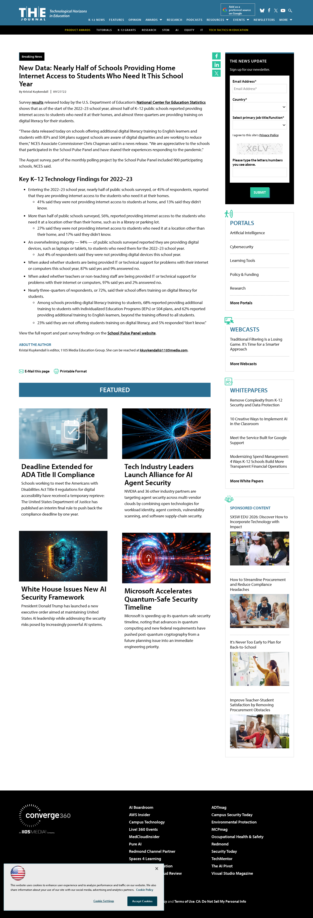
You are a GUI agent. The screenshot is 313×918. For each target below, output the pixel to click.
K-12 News (96, 20)
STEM (166, 30)
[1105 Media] (46, 857)
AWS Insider (139, 814)
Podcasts (195, 20)
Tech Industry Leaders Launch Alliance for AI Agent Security (159, 474)
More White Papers (247, 480)
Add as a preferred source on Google (240, 10)
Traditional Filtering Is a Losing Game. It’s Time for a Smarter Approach (256, 344)
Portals (242, 223)
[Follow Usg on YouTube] (283, 10)
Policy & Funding (244, 274)
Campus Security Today (232, 814)
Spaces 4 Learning (145, 858)
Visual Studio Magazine (232, 873)
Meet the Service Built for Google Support (258, 440)
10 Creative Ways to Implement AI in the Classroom (258, 421)
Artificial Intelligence (247, 232)
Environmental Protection (234, 822)
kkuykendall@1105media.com (164, 350)
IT (201, 30)
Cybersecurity (241, 246)
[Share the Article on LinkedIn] (216, 65)
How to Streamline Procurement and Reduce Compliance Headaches (258, 584)
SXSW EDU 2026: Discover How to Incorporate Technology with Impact (259, 521)
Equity (189, 30)
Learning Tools (242, 260)
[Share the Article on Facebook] (216, 56)
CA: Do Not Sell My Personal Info (221, 901)
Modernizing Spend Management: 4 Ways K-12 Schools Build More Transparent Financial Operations (259, 461)
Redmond (219, 844)
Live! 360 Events (143, 829)
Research (174, 20)
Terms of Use (184, 901)
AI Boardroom (141, 807)
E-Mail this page (37, 371)
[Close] (157, 869)
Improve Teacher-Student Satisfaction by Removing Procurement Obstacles (252, 705)
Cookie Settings (103, 901)
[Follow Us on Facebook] (269, 10)
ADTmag (218, 807)
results (38, 102)
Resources (215, 20)
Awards (152, 20)
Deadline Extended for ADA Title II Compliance (58, 470)
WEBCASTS (244, 329)
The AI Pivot (222, 866)
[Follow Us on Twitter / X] (276, 10)
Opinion (135, 20)
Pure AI (135, 844)
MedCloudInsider (144, 836)
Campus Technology (147, 822)
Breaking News (32, 56)
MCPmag (219, 829)
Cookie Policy (144, 889)
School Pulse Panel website (131, 333)
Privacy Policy (269, 135)
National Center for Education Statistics (171, 102)
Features (116, 20)
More (283, 20)
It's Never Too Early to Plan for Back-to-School (255, 644)
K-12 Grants (127, 30)
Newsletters (264, 20)
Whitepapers (249, 390)
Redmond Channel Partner (152, 851)
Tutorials (104, 30)
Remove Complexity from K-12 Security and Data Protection (256, 402)
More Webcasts (243, 363)
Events (239, 20)
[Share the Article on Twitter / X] (216, 73)
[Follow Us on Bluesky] (262, 10)
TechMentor (221, 858)
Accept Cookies (142, 901)
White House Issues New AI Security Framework (63, 592)
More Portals (241, 302)
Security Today (224, 851)
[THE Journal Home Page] (53, 13)
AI (177, 30)
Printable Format (73, 371)
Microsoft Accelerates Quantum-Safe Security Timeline (161, 598)
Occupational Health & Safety (237, 836)
